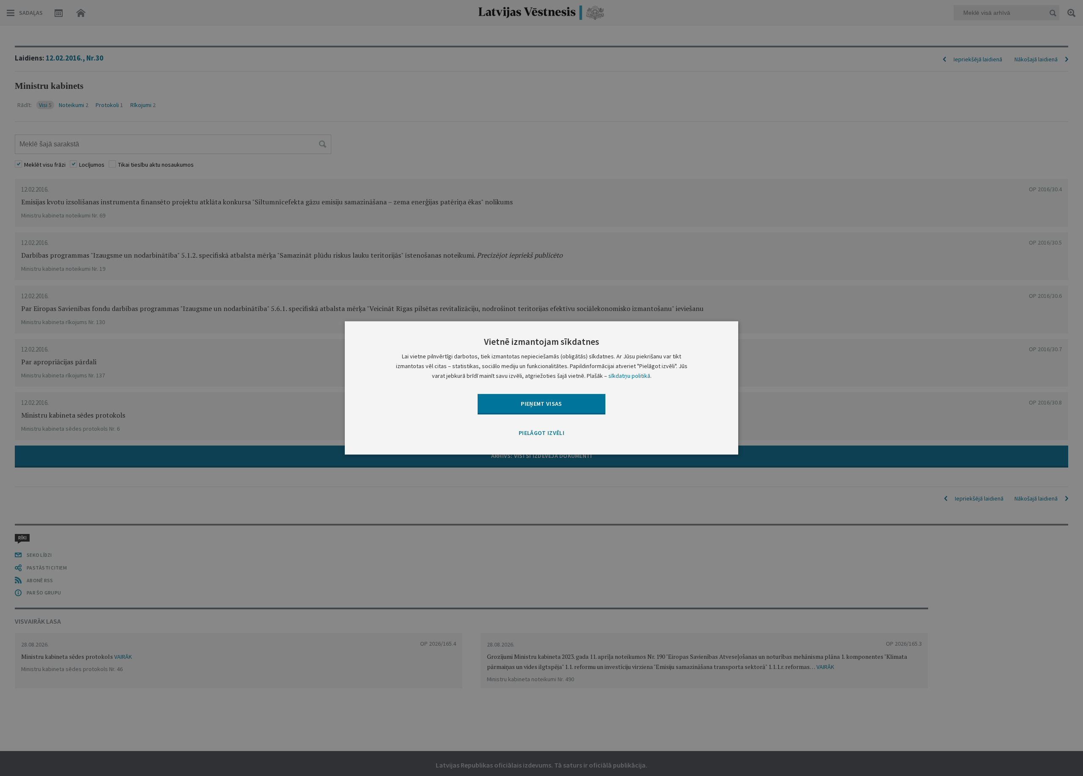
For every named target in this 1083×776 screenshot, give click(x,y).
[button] (541, 433)
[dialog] (541, 387)
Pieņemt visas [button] (541, 403)
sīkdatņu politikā (629, 376)
